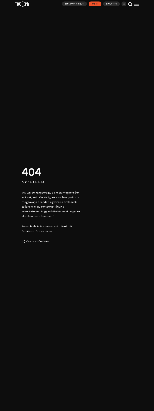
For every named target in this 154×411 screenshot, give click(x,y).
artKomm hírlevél (74, 4)
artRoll (95, 4)
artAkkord (111, 4)
